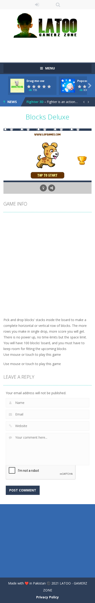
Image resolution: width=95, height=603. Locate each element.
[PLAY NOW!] (17, 85)
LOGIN (37, 4)
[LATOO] (47, 25)
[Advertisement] (49, 47)
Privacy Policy (47, 597)
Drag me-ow (35, 81)
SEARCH (58, 4)
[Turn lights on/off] (43, 187)
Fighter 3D (35, 102)
